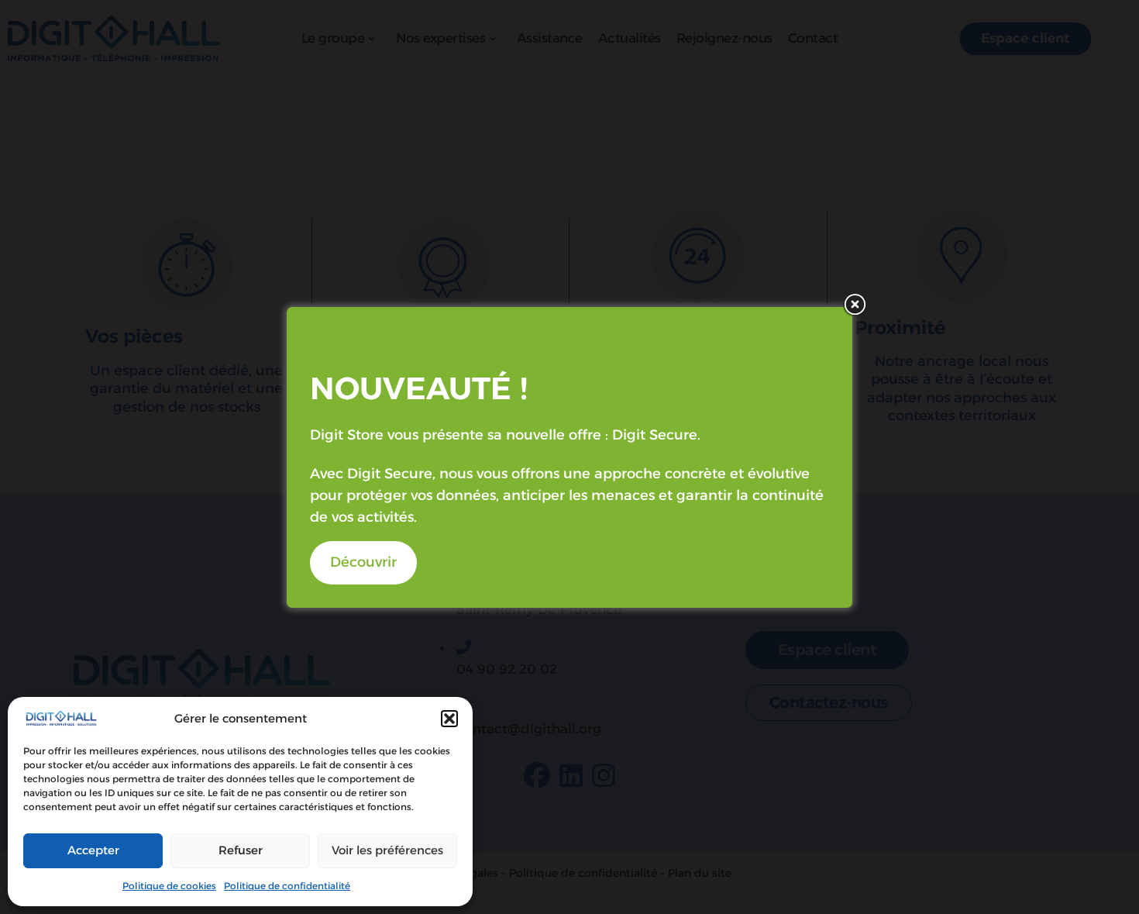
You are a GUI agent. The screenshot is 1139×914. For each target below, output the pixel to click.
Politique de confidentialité (287, 886)
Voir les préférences (387, 850)
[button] (449, 718)
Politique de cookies (169, 886)
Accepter (93, 850)
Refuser (241, 850)
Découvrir (363, 562)
